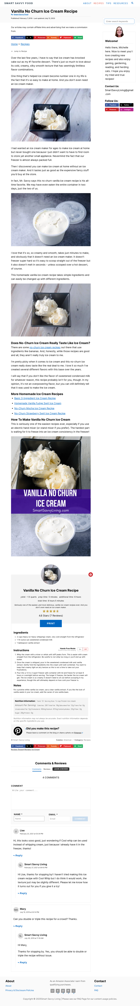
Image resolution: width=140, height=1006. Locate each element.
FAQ (96, 990)
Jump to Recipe (20, 51)
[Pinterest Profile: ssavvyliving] (20, 731)
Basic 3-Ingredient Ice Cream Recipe (35, 398)
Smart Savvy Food (21, 14)
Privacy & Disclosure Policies (19, 990)
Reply (19, 855)
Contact (98, 985)
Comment (17, 786)
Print (51, 623)
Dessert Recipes (24, 750)
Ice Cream (36, 750)
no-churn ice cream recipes (45, 347)
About (8, 985)
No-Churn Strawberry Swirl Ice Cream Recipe (39, 413)
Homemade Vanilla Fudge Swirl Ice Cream (37, 403)
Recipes (25, 44)
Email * (53, 814)
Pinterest (77, 733)
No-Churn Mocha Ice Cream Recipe (34, 408)
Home (14, 44)
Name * (18, 814)
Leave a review (61, 769)
